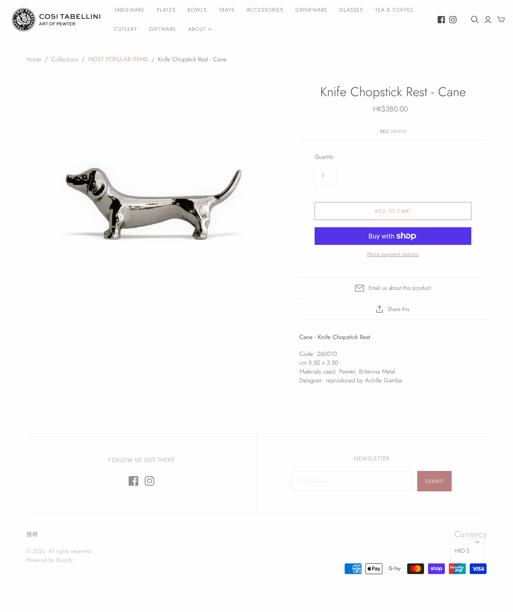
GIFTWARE (162, 29)
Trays (226, 10)
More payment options (393, 254)
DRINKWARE (311, 10)
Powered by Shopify (49, 560)
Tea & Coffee (394, 10)
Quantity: (325, 157)
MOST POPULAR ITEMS (118, 59)
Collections (64, 59)
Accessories (264, 10)
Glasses (351, 10)
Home (33, 59)
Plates (166, 10)
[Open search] (475, 20)
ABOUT (197, 29)
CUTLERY (125, 29)
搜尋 (32, 534)
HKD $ (462, 551)
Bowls (197, 10)
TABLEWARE (129, 10)
